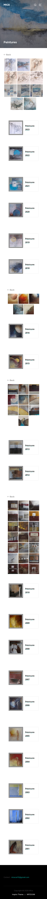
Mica (7, 4)
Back (8, 55)
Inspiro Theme (17, 894)
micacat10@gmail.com (20, 877)
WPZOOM (31, 894)
